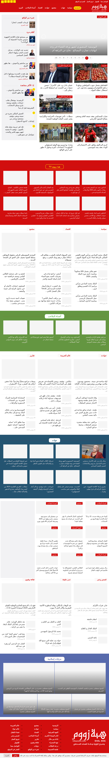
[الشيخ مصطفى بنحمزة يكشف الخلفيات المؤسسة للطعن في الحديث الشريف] (80, 678)
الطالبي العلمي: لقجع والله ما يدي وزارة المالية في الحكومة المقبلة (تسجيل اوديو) (73, 570)
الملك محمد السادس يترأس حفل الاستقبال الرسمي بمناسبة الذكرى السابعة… (86, 298)
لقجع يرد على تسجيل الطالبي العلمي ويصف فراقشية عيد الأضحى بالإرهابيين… (14, 276)
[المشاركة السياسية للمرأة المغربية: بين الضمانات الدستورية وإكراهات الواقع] (30, 400)
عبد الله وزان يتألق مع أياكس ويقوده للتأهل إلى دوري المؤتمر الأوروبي (16, 339)
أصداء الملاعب (30, 8)
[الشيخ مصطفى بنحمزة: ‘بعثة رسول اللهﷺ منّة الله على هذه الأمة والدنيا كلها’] (54, 704)
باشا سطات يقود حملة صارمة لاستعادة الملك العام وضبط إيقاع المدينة (16, 215)
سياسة (69, 8)
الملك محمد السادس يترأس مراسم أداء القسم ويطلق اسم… (86, 286)
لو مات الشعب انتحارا (20, 22)
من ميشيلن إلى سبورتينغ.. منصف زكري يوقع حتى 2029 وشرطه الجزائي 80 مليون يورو (47, 518)
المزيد (21, 8)
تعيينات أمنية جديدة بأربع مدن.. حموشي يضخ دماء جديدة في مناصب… (15, 300)
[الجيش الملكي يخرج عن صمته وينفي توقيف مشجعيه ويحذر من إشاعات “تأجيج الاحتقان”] (29, 116)
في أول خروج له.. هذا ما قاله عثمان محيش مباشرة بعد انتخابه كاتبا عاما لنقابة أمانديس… (68, 215)
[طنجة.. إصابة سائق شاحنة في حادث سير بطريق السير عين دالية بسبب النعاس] (102, 412)
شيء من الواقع (33, 749)
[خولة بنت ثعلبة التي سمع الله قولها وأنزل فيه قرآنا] (66, 643)
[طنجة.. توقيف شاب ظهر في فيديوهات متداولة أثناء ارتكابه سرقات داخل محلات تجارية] (66, 398)
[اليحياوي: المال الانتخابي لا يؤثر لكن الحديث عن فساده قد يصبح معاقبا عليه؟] (71, 507)
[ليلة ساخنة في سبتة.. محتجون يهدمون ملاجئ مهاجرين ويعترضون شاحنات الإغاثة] (90, 369)
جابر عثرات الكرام (100, 605)
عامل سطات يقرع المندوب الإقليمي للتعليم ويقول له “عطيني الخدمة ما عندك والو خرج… (42, 215)
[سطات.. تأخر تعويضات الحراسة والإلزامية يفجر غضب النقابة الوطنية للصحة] (55, 104)
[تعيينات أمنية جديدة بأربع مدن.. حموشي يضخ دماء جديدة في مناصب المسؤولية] (30, 300)
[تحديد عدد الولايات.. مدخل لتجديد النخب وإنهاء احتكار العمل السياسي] (32, 52)
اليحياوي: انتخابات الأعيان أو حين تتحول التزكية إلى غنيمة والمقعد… (14, 288)
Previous (103, 37)
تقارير (37, 739)
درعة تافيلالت (53, 746)
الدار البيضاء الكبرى (64, 66)
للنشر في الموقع (80, 1)
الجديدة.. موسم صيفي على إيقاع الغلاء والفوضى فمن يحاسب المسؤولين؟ (69, 489)
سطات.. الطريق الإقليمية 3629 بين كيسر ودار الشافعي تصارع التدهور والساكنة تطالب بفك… (15, 489)
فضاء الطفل (15, 732)
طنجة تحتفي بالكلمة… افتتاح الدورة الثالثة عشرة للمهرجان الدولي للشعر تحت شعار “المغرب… (15, 190)
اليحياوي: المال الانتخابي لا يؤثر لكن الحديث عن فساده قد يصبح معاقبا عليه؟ (72, 518)
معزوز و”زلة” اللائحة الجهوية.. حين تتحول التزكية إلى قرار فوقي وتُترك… (94, 489)
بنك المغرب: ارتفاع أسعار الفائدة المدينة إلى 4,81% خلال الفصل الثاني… (51, 288)
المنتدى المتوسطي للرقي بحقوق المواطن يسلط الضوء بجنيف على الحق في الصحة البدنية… (19, 257)
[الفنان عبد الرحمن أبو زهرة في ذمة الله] (30, 646)
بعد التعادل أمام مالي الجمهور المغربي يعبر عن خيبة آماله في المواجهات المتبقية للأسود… (43, 190)
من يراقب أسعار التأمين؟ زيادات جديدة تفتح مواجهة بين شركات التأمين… (49, 300)
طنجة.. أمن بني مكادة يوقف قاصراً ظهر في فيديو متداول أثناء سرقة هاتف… (50, 410)
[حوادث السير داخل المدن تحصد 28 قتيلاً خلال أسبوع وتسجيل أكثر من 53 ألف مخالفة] (47, 558)
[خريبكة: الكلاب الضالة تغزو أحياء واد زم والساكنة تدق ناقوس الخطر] (42, 451)
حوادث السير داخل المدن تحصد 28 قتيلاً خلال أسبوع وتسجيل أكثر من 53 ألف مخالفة (47, 570)
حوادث (47, 8)
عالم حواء (15, 729)
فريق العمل (90, 1)
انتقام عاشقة (92, 619)
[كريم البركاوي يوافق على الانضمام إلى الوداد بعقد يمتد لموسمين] (90, 132)
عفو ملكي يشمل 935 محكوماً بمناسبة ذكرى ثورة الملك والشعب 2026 (86, 273)
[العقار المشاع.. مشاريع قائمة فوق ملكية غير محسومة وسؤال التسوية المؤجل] (96, 531)
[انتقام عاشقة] (102, 621)
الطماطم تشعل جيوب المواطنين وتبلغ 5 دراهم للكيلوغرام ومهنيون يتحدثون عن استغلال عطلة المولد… (91, 87)
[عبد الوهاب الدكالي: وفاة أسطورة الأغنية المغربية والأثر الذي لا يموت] (54, 593)
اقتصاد (40, 8)
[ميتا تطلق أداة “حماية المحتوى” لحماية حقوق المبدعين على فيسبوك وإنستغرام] (30, 424)
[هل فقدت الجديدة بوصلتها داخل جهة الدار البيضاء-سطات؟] (32, 76)
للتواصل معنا (104, 1)
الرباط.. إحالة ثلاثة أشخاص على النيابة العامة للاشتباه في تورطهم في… (50, 422)
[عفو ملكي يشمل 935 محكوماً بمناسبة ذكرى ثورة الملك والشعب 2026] (102, 273)
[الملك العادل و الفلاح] (102, 630)
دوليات (36, 746)
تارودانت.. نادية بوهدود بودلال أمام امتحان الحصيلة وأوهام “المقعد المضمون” (42, 489)
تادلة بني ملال (53, 739)
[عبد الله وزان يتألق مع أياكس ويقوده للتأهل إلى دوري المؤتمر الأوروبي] (15, 327)
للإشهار (97, 1)
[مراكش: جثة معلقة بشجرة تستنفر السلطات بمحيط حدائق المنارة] (102, 424)
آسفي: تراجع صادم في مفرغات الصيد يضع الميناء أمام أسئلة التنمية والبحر (51, 276)
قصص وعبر (15, 736)
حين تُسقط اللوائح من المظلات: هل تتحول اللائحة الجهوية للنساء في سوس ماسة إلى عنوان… (15, 463)
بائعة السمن (92, 638)
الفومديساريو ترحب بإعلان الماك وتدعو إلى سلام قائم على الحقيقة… (15, 412)
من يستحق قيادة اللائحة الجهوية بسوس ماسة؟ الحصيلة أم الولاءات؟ (16, 39)
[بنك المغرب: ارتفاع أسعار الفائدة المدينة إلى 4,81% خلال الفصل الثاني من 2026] (66, 288)
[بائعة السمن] (102, 640)
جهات (63, 8)
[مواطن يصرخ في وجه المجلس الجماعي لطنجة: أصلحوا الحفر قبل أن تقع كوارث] (68, 178)
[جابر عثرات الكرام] (90, 593)
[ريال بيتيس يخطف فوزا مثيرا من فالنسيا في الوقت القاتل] (96, 558)
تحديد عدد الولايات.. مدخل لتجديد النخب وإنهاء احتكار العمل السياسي (18, 52)
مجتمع (54, 8)
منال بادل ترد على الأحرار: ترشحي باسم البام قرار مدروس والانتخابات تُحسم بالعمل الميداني (94, 463)
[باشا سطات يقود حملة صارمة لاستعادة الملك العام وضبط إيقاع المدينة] (15, 203)
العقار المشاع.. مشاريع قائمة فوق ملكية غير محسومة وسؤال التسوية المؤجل (96, 543)
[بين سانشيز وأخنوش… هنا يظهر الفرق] (32, 65)
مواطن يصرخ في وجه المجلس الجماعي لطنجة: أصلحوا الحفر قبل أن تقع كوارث (68, 190)
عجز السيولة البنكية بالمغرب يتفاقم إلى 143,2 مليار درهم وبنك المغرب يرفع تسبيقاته (56, 257)
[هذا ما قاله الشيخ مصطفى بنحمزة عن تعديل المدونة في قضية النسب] (89, 704)
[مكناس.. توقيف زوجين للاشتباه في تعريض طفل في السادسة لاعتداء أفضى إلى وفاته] (54, 369)
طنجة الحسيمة (53, 749)
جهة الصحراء (53, 742)
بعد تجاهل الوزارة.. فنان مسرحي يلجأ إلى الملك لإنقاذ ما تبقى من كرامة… (14, 624)
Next (44, 37)
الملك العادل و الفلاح (89, 628)
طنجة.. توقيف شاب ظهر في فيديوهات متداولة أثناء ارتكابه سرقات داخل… (50, 398)
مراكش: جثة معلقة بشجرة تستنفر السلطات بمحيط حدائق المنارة (87, 424)
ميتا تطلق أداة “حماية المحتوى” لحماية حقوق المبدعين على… (16, 424)
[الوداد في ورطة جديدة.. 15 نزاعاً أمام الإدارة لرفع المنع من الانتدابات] (96, 507)
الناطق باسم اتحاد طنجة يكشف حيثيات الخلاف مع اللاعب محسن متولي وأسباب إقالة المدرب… (95, 215)
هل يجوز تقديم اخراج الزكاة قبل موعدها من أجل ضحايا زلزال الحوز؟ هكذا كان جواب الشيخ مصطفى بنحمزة (20, 709)
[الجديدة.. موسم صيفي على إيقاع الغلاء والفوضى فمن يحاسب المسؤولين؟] (68, 477)
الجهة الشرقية (66, 125)
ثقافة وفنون (34, 742)
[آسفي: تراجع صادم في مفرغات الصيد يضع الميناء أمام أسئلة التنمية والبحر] (66, 276)
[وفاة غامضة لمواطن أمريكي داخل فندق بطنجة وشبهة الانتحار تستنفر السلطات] (102, 400)
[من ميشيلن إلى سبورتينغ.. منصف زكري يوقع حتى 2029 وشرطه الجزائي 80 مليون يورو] (47, 507)
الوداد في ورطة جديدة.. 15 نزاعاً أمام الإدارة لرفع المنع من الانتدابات (96, 518)
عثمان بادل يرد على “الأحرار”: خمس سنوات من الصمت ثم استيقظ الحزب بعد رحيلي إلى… (56, 87)
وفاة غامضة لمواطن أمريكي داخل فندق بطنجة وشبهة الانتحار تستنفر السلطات (86, 400)
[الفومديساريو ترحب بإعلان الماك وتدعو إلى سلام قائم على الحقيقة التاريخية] (30, 412)
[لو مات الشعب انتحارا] (32, 24)
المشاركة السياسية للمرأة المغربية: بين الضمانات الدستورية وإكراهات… (15, 400)
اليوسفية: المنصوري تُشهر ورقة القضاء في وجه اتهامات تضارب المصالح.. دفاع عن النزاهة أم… (69, 463)
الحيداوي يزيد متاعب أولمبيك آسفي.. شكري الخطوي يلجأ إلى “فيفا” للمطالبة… (69, 339)
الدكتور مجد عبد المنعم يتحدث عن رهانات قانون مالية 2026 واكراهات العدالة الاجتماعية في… (94, 190)
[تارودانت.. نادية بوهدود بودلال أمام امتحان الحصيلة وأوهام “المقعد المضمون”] (42, 477)
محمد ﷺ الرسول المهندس (51, 631)
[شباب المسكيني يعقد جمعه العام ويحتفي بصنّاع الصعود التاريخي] (90, 104)
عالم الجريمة (14, 725)
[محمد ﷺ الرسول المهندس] (66, 633)
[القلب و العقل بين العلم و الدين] (66, 624)
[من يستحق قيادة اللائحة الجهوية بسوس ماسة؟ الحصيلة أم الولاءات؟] (32, 39)
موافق (16, 755)
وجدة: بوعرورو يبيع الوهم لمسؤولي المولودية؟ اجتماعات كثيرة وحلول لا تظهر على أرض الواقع (56, 147)
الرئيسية (77, 8)
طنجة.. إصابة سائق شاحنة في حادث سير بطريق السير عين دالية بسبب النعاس (85, 412)
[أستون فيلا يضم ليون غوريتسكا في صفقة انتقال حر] (42, 327)
